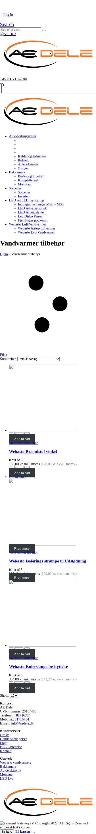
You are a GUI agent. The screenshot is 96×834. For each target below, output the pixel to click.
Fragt (3, 743)
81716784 (23, 715)
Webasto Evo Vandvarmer (36, 232)
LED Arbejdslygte (31, 212)
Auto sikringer (28, 164)
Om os (4, 735)
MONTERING (38, 2)
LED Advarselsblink (32, 208)
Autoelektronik (10, 770)
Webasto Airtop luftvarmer (36, 228)
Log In (8, 14)
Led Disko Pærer (30, 216)
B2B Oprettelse (11, 747)
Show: (5, 695)
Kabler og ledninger (32, 156)
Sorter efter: (8, 359)
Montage (6, 774)
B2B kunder (12, 2)
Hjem (4, 254)
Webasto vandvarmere (15, 762)
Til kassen (22, 831)
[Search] (44, 30)
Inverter (23, 196)
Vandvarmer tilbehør (23, 443)
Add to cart (22, 439)
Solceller (15, 188)
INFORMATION (13, 6)
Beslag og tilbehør (31, 176)
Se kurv (7, 831)
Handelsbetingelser (13, 739)
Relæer (23, 160)
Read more (21, 548)
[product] (52, 398)
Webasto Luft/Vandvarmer (27, 224)
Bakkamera (17, 172)
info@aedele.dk (22, 723)
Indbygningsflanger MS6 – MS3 (41, 204)
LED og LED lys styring (26, 200)
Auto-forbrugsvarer (22, 136)
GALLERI (61, 2)
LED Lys (6, 778)
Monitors (24, 184)
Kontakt (5, 751)
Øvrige (23, 168)
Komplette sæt (28, 180)
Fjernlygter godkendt (32, 220)
